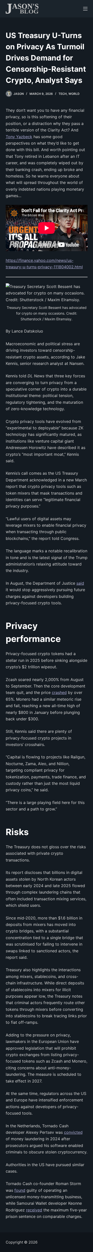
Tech (63, 94)
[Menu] (85, 8)
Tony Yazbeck (19, 136)
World (74, 94)
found (19, 1190)
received (34, 1209)
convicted (73, 1132)
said (80, 583)
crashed (59, 692)
